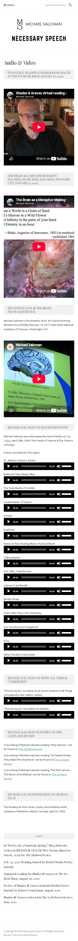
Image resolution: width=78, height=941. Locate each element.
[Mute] (59, 466)
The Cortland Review (30, 749)
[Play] (9, 466)
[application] (39, 466)
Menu (11, 5)
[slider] (67, 465)
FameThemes (30, 935)
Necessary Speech (39, 38)
